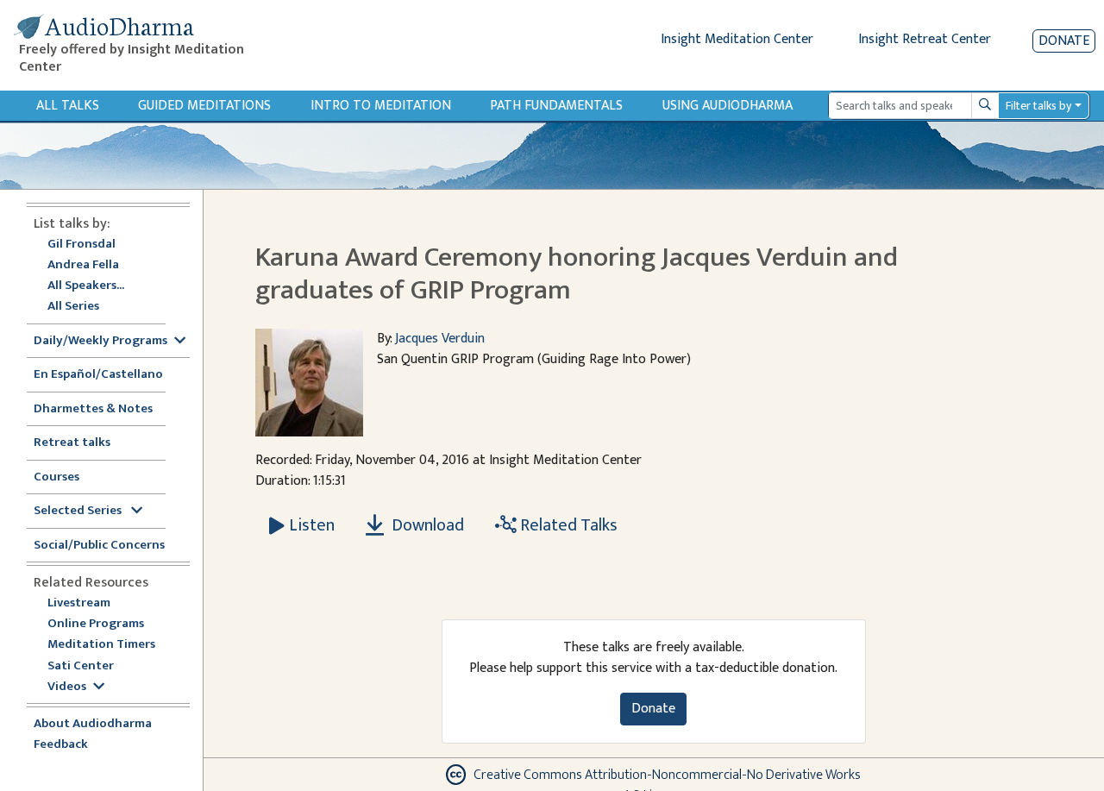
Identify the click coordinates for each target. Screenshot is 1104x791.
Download (426, 525)
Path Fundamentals (556, 105)
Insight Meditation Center (737, 39)
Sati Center (80, 666)
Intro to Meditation (380, 105)
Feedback (61, 745)
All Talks (67, 105)
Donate (1063, 41)
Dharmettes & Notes (93, 409)
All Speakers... (85, 286)
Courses (56, 477)
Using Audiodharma (727, 105)
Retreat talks (72, 443)
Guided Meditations (204, 105)
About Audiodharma (93, 724)
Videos (66, 687)
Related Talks (567, 525)
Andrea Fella (83, 265)
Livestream (78, 603)
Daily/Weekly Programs (100, 341)
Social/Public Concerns (99, 546)
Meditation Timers (101, 645)
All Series (73, 307)
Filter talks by (1038, 106)
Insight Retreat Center (924, 39)
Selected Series (79, 511)
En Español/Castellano (98, 375)
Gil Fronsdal (81, 244)
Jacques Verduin (440, 338)
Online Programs (95, 624)
